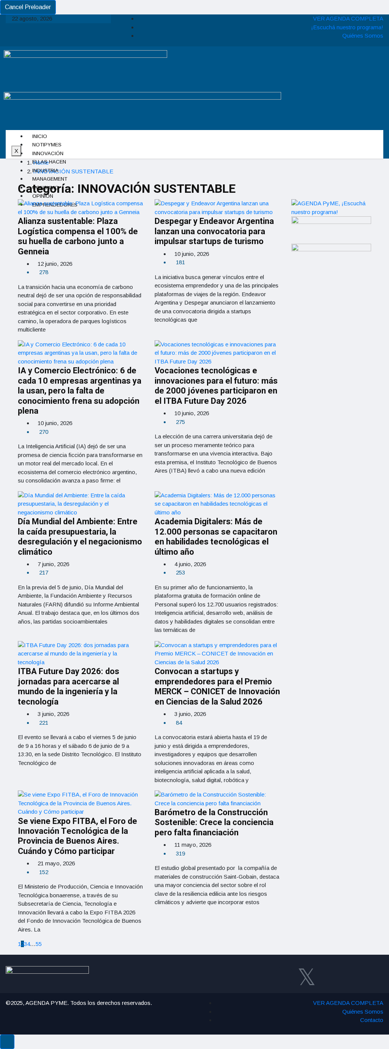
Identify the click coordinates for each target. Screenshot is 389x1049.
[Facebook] (284, 975)
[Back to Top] (7, 1042)
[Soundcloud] (373, 975)
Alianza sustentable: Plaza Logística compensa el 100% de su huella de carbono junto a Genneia (78, 236)
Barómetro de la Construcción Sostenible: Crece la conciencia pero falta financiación (214, 822)
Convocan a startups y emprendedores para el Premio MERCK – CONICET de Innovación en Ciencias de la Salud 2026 (217, 686)
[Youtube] (351, 975)
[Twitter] (306, 975)
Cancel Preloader (28, 7)
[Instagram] (328, 975)
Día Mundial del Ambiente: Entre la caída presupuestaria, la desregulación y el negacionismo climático (80, 537)
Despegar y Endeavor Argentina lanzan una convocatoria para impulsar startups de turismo (214, 231)
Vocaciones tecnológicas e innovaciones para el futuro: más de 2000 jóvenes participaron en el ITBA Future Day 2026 (216, 386)
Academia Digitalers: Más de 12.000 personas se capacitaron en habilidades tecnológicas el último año (216, 537)
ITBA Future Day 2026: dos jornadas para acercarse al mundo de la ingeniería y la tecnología (68, 686)
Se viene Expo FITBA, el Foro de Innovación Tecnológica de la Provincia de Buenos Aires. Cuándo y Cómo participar (77, 836)
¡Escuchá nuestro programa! (347, 27)
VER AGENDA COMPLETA (348, 18)
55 (39, 944)
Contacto (371, 1020)
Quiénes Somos (362, 35)
